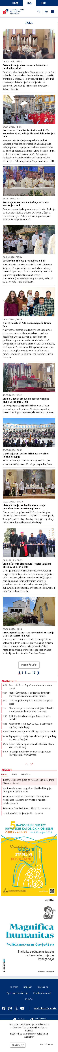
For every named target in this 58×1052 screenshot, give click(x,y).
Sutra (14, 774)
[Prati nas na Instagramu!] (10, 1008)
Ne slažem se (46, 1044)
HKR (43, 3)
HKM (15, 3)
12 (33, 672)
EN (46, 11)
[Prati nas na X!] (16, 1008)
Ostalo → (26, 774)
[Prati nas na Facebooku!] (4, 1008)
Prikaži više (29, 665)
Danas (4, 774)
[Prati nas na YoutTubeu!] (22, 1008)
